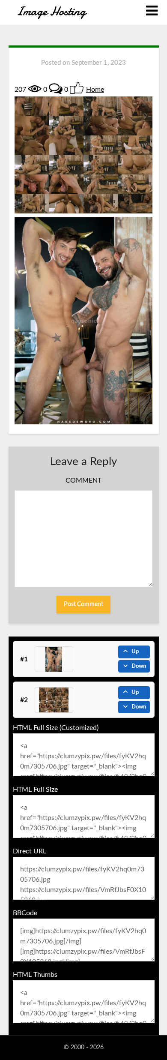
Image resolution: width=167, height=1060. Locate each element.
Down (138, 666)
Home (95, 89)
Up (135, 652)
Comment (83, 480)
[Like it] (77, 88)
